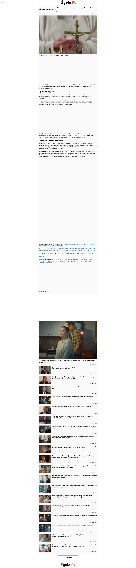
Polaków (41, 86)
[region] (68, 70)
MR (44, 14)
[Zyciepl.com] (68, 2)
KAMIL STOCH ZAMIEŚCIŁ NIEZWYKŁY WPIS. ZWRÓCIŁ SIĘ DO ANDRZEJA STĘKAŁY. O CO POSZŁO (67, 245)
